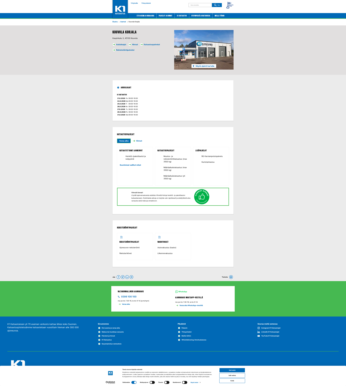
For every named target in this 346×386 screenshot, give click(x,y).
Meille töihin (219, 16)
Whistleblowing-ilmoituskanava (194, 340)
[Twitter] (123, 277)
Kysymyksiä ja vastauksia (200, 16)
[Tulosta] (231, 277)
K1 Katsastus (182, 16)
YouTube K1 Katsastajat (270, 336)
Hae (219, 5)
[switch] (152, 382)
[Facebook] (118, 277)
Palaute (184, 328)
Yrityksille (134, 3)
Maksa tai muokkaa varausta (113, 332)
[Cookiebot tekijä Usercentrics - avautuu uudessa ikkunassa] (110, 382)
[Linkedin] (127, 277)
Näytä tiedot (194, 382)
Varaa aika (124, 141)
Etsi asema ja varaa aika (145, 16)
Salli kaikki (232, 370)
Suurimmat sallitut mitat (130, 165)
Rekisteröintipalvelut (125, 50)
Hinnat (135, 44)
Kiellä (232, 380)
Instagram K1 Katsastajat (270, 328)
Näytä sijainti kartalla (205, 66)
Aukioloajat (121, 44)
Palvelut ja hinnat (165, 16)
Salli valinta (232, 375)
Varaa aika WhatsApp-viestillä (191, 305)
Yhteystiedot (146, 3)
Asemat (123, 22)
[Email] (131, 277)
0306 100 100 (129, 296)
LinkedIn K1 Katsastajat (270, 332)
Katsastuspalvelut (152, 44)
